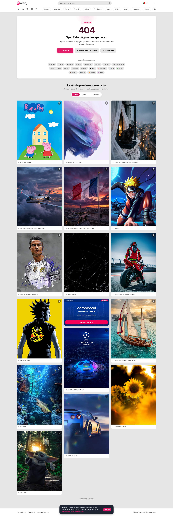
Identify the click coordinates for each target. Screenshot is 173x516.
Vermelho (103, 68)
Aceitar (107, 509)
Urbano (78, 64)
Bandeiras (136, 9)
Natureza (70, 64)
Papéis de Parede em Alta (88, 50)
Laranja (92, 72)
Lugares (83, 68)
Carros (66, 68)
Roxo (101, 72)
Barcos (147, 9)
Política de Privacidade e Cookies (73, 511)
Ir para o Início (66, 50)
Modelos (106, 64)
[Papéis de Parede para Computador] (32, 9)
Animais (76, 9)
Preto (93, 68)
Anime (87, 9)
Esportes (75, 68)
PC (85, 94)
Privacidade (31, 512)
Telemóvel (96, 94)
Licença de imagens (43, 512)
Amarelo (57, 9)
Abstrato (46, 9)
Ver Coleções (109, 50)
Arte (108, 9)
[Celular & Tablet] (36, 9)
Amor (67, 9)
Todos (76, 94)
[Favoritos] (27, 9)
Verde (121, 68)
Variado (60, 64)
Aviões (117, 9)
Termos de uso (21, 512)
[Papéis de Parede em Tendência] (18, 9)
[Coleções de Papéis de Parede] (23, 9)
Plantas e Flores (55, 68)
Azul (125, 9)
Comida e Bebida (118, 64)
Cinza (83, 72)
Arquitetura (98, 9)
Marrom (73, 72)
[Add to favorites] (59, 103)
